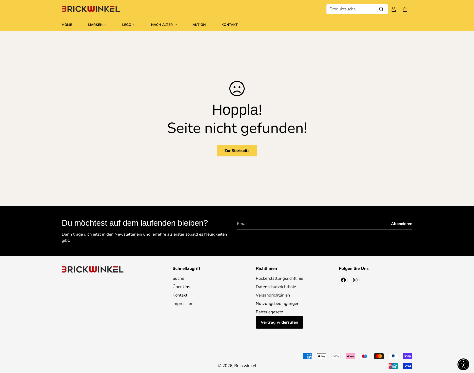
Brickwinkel (245, 366)
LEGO (126, 24)
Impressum (183, 303)
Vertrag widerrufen (279, 322)
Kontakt (229, 24)
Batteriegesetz (269, 312)
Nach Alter (162, 24)
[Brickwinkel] (91, 9)
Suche (178, 278)
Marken (95, 24)
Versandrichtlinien (273, 295)
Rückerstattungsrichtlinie (279, 278)
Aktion (199, 24)
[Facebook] (343, 280)
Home (67, 24)
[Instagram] (355, 280)
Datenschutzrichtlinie (276, 287)
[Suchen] (381, 9)
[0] (405, 9)
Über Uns (181, 287)
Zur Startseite (237, 150)
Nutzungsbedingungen (277, 303)
